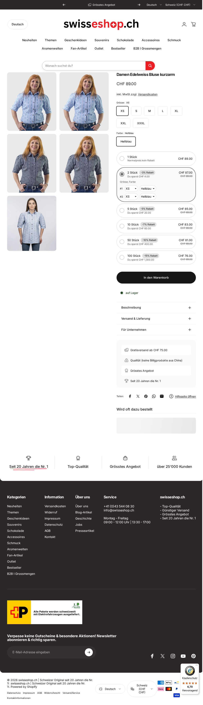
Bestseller (14, 567)
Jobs (78, 524)
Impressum (52, 518)
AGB (48, 531)
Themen (13, 512)
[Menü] (193, 666)
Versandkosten (144, 94)
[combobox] (154, 5)
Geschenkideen (18, 518)
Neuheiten (14, 506)
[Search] (150, 65)
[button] (153, 158)
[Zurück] (64, 5)
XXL (120, 123)
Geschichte (83, 518)
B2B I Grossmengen (21, 574)
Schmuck (13, 543)
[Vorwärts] (139, 5)
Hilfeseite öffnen (182, 396)
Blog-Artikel (83, 512)
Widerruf (51, 512)
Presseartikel (84, 531)
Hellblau (123, 141)
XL (173, 111)
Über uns (81, 506)
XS (119, 111)
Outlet (11, 561)
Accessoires (16, 537)
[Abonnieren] (89, 692)
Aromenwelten (17, 549)
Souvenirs (14, 524)
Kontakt (50, 537)
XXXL (138, 123)
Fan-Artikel (15, 555)
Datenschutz (54, 524)
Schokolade (15, 531)
